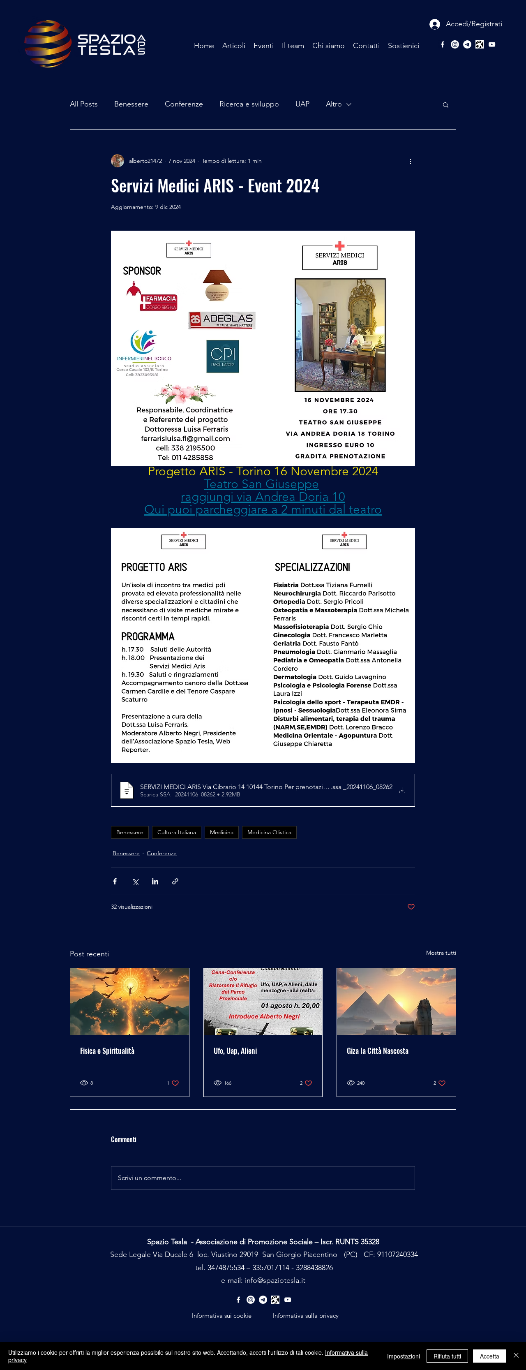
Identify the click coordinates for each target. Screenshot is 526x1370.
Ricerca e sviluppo (249, 104)
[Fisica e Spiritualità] (129, 1001)
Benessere (131, 104)
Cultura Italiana (176, 832)
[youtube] (492, 44)
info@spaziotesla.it (275, 1280)
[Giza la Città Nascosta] (396, 1001)
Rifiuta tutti (447, 1356)
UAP (302, 104)
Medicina (221, 832)
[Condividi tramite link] (175, 881)
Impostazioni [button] (403, 1356)
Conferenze (184, 104)
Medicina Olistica (269, 832)
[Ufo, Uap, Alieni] (263, 1001)
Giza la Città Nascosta (377, 1050)
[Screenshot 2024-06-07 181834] (479, 44)
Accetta (489, 1356)
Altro (334, 104)
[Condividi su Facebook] (115, 881)
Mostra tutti (441, 952)
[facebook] (442, 44)
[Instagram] (455, 44)
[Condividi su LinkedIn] (155, 881)
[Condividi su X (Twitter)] (135, 881)
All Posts (84, 104)
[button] (446, 104)
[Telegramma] (467, 44)
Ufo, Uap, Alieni (235, 1050)
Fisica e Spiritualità (107, 1050)
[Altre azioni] (410, 161)
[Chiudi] (516, 1356)
